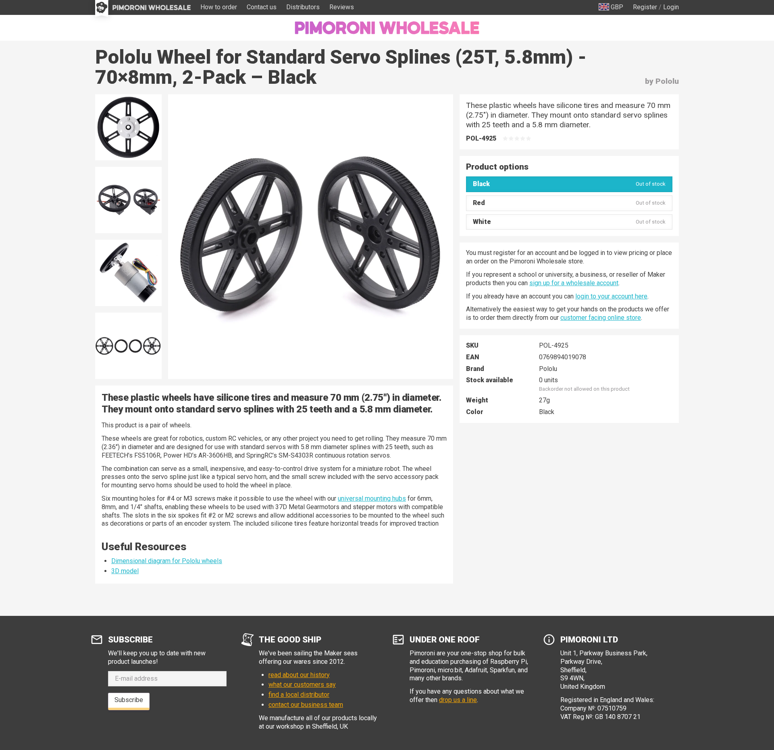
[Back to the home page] (387, 27)
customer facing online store (600, 317)
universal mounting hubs (372, 498)
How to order (218, 7)
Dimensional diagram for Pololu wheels (166, 561)
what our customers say (302, 684)
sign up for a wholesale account (573, 283)
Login (671, 7)
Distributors (303, 7)
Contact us (262, 7)
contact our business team (305, 705)
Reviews (341, 7)
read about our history (299, 675)
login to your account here (611, 296)
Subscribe (128, 700)
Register (645, 7)
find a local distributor (298, 694)
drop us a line (458, 700)
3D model (125, 571)
